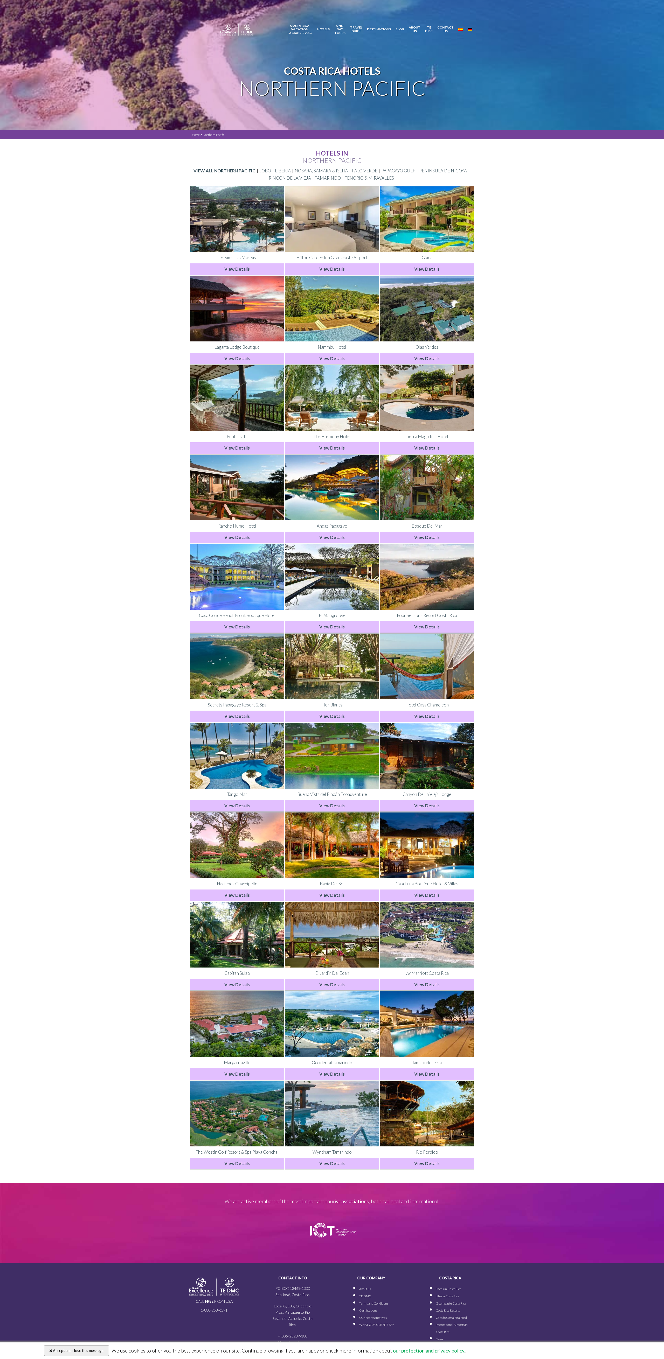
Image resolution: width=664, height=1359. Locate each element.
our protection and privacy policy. (428, 1351)
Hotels (323, 29)
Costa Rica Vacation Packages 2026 (299, 29)
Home (196, 135)
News (439, 1339)
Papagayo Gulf (398, 170)
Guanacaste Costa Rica (451, 1303)
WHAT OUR (376, 1325)
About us (414, 29)
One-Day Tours (339, 29)
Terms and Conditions (373, 1303)
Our (373, 1318)
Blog (400, 29)
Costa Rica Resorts (448, 1311)
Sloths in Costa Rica (448, 1289)
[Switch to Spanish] (460, 29)
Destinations (379, 29)
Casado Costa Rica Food (451, 1318)
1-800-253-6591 (214, 1310)
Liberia (283, 170)
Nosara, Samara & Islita (321, 170)
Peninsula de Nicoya (443, 170)
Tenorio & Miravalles (369, 178)
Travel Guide (356, 29)
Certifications (368, 1311)
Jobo (265, 170)
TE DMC (429, 29)
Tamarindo (328, 178)
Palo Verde (364, 170)
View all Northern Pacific (224, 170)
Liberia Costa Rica (447, 1296)
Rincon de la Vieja (290, 178)
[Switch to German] (470, 29)
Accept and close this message (77, 1350)
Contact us (445, 29)
